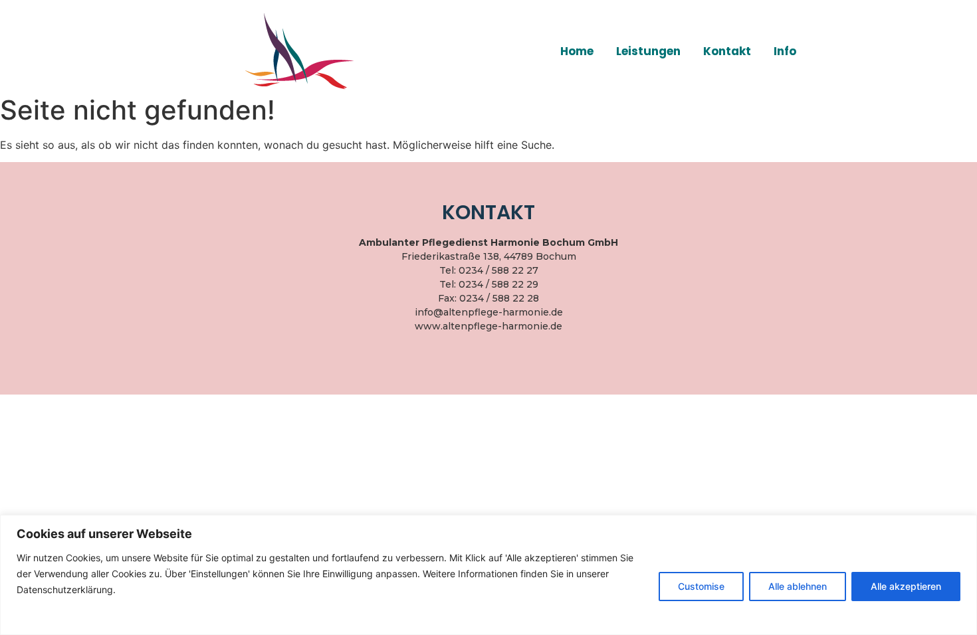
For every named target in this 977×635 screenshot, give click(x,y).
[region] (488, 575)
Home (577, 51)
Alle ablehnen (797, 586)
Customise (701, 586)
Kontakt (727, 51)
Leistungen (648, 51)
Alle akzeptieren (906, 586)
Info (785, 51)
